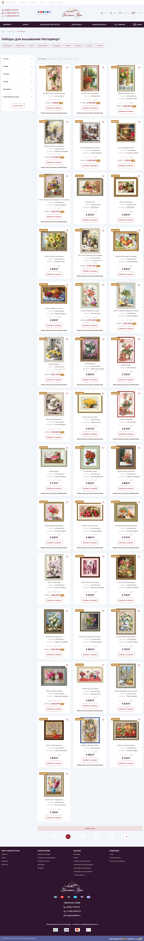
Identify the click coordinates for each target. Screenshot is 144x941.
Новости (51, 2)
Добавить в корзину (54, 108)
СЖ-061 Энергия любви (54, 691)
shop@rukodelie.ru (73, 915)
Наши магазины (115, 858)
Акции (139, 24)
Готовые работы (79, 875)
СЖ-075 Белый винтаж (54, 419)
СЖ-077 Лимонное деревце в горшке (126, 311)
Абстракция (7, 45)
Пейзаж (68, 45)
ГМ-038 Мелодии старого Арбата (126, 691)
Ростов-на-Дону (10, 2)
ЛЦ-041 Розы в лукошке (90, 526)
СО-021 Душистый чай (126, 148)
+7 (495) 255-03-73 (73, 911)
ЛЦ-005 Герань (126, 365)
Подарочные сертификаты (47, 858)
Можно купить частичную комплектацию (54, 113)
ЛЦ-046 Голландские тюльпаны (90, 637)
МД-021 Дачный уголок (90, 745)
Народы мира (43, 45)
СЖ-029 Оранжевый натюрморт (126, 526)
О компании (23, 2)
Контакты (33, 2)
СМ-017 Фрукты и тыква (54, 308)
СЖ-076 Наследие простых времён (90, 255)
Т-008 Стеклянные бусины (90, 582)
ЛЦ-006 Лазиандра (126, 419)
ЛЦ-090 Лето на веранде (90, 93)
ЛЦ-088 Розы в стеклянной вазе (54, 93)
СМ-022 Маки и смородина (54, 526)
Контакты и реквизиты (117, 861)
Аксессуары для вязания (82, 868)
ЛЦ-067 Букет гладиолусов (54, 800)
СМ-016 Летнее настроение (54, 256)
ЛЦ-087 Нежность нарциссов (54, 146)
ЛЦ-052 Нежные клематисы (126, 637)
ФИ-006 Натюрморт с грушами (126, 256)
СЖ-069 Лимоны (54, 364)
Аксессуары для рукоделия (83, 871)
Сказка (89, 45)
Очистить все (18, 106)
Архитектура (20, 45)
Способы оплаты (43, 861)
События (5, 864)
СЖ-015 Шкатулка (126, 202)
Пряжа (25, 24)
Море (31, 45)
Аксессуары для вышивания (83, 864)
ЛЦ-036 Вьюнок (90, 364)
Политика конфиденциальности (85, 924)
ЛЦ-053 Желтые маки (90, 417)
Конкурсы (5, 861)
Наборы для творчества (50, 24)
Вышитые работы (99, 24)
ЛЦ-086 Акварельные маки (90, 311)
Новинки (121, 24)
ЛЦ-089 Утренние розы (126, 93)
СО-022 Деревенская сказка (90, 148)
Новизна (68, 59)
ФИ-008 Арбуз (54, 471)
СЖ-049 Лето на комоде (90, 689)
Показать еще (90, 828)
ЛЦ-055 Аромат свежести (126, 471)
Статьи (42, 2)
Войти (115, 13)
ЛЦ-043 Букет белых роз (54, 637)
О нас (111, 854)
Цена (75, 59)
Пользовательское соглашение (58, 924)
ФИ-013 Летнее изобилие (126, 745)
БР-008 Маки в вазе (90, 471)
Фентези (99, 45)
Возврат (40, 868)
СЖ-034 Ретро (90, 202)
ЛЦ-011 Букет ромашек (54, 745)
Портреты (78, 45)
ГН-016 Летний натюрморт (126, 582)
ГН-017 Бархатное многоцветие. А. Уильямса (54, 200)
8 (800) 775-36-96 (73, 907)
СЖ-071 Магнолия (54, 582)
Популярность (54, 59)
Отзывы (60, 2)
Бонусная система (44, 854)
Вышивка (7, 24)
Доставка (41, 864)
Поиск (106, 13)
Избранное (126, 13)
